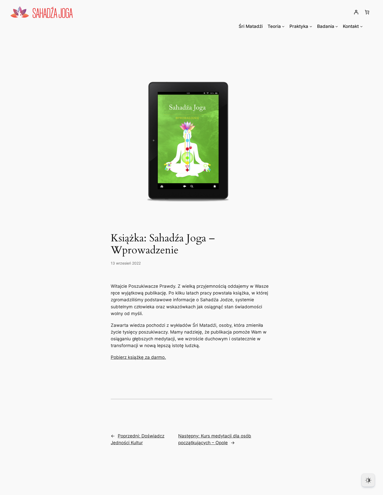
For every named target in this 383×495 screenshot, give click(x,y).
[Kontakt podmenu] (361, 26)
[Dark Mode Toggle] (368, 480)
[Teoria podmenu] (283, 26)
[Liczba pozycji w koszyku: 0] (367, 12)
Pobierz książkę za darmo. (138, 357)
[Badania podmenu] (336, 26)
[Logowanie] (356, 12)
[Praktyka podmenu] (311, 26)
